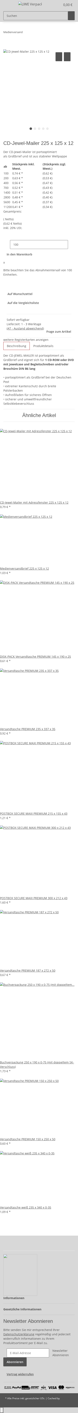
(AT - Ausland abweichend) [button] (25, 328)
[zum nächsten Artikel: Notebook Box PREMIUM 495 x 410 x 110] (33, 33)
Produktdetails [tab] (43, 346)
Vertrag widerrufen (20, 1374)
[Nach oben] (1, 1410)
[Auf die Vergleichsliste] (59, 56)
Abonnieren (15, 1362)
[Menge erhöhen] (71, 244)
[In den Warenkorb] (6, 46)
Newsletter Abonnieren (60, 1353)
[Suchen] (71, 15)
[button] (53, 5)
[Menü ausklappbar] (8, 5)
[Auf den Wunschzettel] (67, 56)
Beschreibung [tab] (16, 346)
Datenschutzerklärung (18, 1334)
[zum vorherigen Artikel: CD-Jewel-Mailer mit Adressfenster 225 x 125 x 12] (26, 33)
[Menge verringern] (6, 244)
